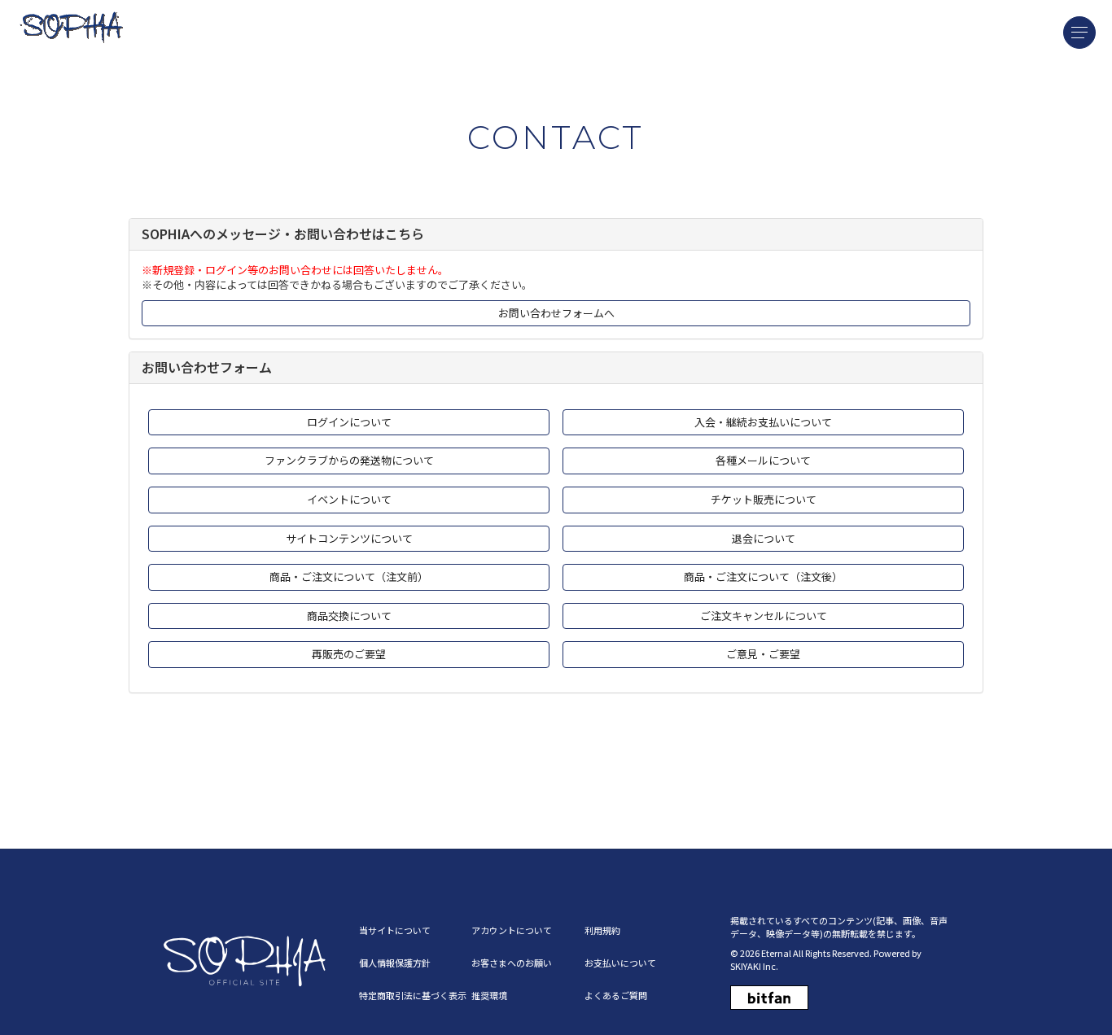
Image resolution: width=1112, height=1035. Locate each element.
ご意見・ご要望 (763, 654)
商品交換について (349, 615)
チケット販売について (763, 499)
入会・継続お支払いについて (763, 422)
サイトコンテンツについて (349, 538)
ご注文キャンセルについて (763, 615)
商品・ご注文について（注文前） (348, 576)
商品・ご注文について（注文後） (763, 576)
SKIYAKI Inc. (754, 965)
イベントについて (349, 499)
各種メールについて (763, 460)
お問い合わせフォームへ (556, 313)
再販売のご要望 (349, 654)
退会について (763, 538)
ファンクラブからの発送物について (349, 460)
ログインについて (349, 422)
